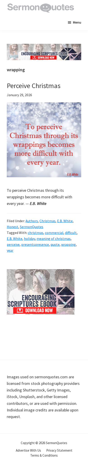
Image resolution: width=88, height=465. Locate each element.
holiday (29, 238)
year (10, 250)
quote (55, 244)
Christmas (47, 221)
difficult (71, 232)
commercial (54, 232)
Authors (31, 221)
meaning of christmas (54, 238)
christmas (35, 232)
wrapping (68, 244)
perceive (13, 244)
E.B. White (65, 221)
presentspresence (35, 244)
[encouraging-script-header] (44, 47)
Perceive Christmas (33, 85)
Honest (12, 226)
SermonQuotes (31, 226)
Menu (77, 22)
